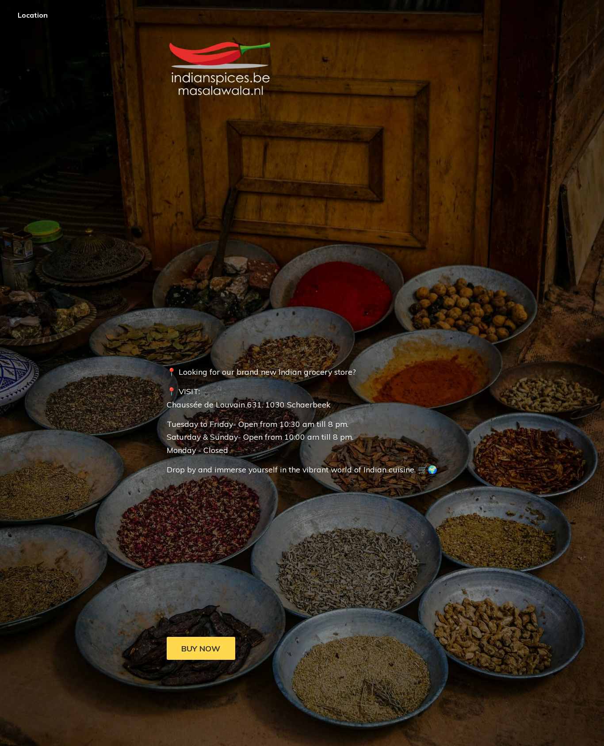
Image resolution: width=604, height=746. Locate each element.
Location (33, 15)
